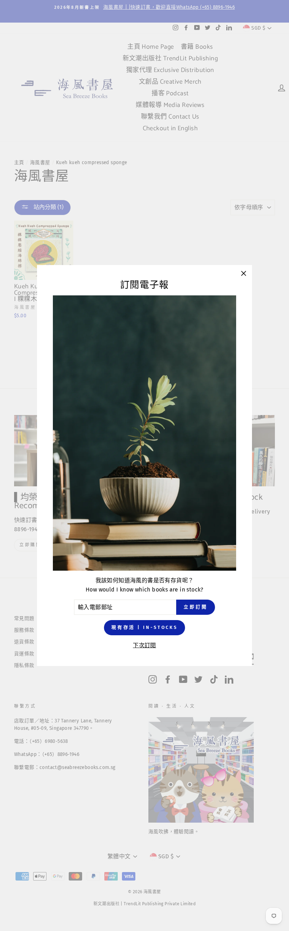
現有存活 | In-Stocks (144, 627)
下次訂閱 (144, 645)
